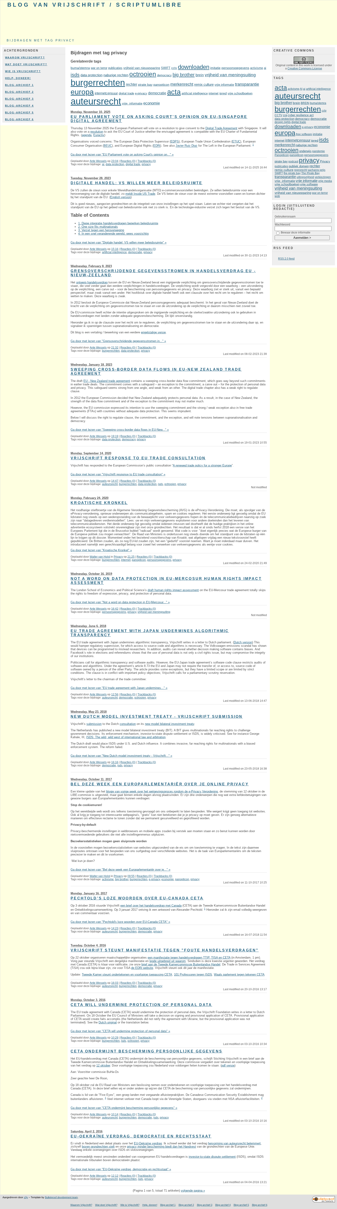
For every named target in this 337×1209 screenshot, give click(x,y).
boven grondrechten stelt (98, 1146)
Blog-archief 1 (19, 85)
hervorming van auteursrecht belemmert (234, 1143)
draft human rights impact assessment (173, 590)
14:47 (114, 481)
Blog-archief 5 (19, 112)
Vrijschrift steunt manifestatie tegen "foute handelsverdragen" (165, 950)
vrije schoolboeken (240, 93)
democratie (157, 93)
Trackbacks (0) (147, 161)
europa (82, 92)
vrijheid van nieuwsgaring (141, 68)
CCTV (278, 115)
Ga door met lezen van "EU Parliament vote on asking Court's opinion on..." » (122, 154)
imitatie (215, 68)
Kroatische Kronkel (99, 503)
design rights (283, 122)
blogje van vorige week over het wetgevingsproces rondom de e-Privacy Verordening (162, 791)
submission (94, 724)
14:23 (114, 928)
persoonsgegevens (235, 68)
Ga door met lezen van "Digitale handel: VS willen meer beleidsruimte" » (118, 242)
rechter (131, 84)
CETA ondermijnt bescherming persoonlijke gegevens (146, 1051)
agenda (86, 135)
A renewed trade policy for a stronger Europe (202, 465)
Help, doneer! (18, 78)
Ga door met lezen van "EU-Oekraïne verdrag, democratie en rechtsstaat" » (121, 1169)
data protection (91, 75)
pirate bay (145, 84)
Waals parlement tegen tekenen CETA (239, 974)
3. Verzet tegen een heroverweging (101, 230)
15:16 (114, 249)
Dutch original (108, 1022)
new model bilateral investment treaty (169, 724)
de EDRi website (142, 968)
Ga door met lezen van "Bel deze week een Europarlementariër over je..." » (120, 869)
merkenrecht (181, 84)
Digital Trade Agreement (221, 128)
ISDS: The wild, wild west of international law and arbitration (126, 737)
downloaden (193, 66)
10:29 (114, 1037)
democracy (164, 75)
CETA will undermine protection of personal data (141, 1005)
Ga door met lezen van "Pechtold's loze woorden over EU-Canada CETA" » (120, 922)
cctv (174, 68)
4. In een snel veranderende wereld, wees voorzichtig (113, 233)
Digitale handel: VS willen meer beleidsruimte (136, 183)
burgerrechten (98, 83)
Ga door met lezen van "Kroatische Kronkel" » (101, 550)
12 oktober (103, 1065)
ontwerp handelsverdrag (92, 282)
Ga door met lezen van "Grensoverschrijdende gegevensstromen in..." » (118, 341)
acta (174, 92)
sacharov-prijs (316, 170)
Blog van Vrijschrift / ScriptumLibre (95, 5)
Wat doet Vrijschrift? (26, 64)
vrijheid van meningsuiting (230, 74)
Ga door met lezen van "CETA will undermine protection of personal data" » (120, 1031)
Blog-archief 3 (19, 98)
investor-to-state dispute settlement (212, 1156)
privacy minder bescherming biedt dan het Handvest (161, 1146)
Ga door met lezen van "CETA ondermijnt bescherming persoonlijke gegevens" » (124, 1108)
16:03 (114, 982)
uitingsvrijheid (305, 177)
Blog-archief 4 (19, 105)
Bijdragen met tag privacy (41, 40)
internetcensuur (106, 93)
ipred (223, 93)
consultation (128, 724)
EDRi (156, 146)
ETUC (236, 141)
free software (304, 134)
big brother (184, 74)
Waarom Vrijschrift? (25, 57)
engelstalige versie (153, 332)
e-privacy (141, 93)
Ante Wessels (98, 161)
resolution (96, 131)
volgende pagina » (193, 1190)
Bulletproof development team (61, 1197)
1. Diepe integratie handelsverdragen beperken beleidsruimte (118, 223)
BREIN (305, 103)
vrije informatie (224, 84)
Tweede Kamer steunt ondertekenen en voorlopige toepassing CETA (127, 974)
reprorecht (300, 170)
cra (285, 115)
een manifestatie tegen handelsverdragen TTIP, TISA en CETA (189, 957)
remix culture (204, 84)
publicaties (115, 68)
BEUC (108, 146)
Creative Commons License (304, 68)
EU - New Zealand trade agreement (106, 381)
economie (151, 103)
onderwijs (305, 151)
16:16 (114, 762)
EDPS (175, 141)
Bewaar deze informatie (295, 232)
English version (120, 197)
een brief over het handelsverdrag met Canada (151, 905)
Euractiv (98, 135)
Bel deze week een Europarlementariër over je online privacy (160, 784)
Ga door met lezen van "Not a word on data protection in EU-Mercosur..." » (120, 602)
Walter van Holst (100, 556)
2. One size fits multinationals (98, 226)
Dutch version (243, 642)
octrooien (142, 74)
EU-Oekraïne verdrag (148, 1143)
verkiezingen (323, 177)
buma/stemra (80, 68)
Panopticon (282, 155)
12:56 (114, 694)
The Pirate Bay (310, 173)
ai (265, 68)
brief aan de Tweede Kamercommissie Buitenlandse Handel (180, 964)
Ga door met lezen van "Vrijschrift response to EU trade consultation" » (118, 474)
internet (213, 93)
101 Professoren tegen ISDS (193, 974)
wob (277, 196)
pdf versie (228, 1065)
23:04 (114, 161)
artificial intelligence (195, 93)
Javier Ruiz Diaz (186, 146)
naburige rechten (115, 75)
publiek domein (299, 166)
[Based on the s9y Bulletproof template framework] (323, 1201)
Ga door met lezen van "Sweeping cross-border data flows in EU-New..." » (120, 429)
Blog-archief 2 (19, 91)
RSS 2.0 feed (286, 258)
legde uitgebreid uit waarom (167, 961)
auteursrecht (96, 101)
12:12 (114, 1175)
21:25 (131, 556)
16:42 (114, 608)
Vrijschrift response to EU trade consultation (138, 458)
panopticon (161, 84)
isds (75, 74)
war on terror (99, 68)
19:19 (114, 436)
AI (301, 88)
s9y (26, 1197)
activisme (256, 68)
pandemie (318, 151)
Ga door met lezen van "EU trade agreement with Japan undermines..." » (119, 688)
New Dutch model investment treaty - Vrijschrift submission (157, 716)
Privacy (118, 556)
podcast (293, 161)
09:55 (131, 876)
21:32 (114, 347)
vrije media (325, 181)
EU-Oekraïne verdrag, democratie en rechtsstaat (141, 1136)
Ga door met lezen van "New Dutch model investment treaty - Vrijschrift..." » (121, 755)
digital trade (126, 93)
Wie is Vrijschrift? (23, 71)
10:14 (114, 1114)
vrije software (309, 184)
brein (200, 75)
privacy (146, 164)
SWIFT (165, 68)
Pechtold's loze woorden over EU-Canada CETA (137, 898)
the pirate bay (292, 173)
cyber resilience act (301, 115)
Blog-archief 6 (19, 119)
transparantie (247, 84)
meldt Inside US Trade (140, 193)
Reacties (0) (127, 161)
